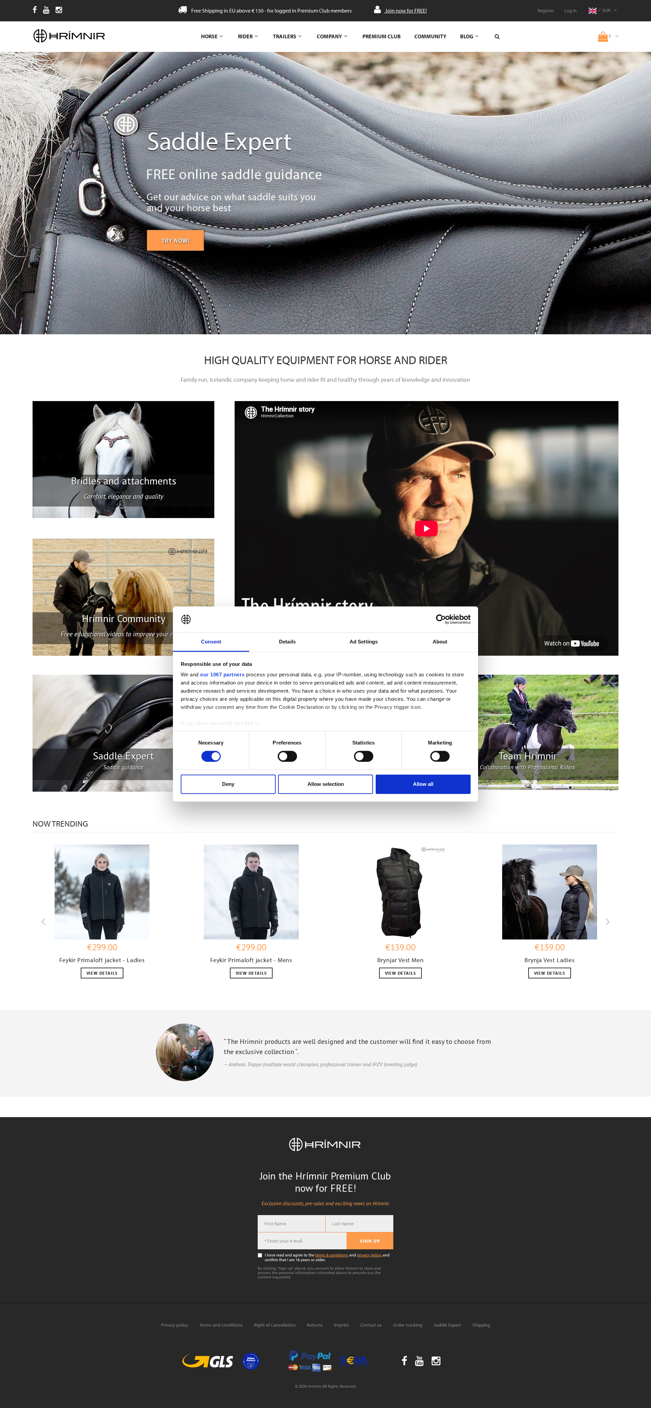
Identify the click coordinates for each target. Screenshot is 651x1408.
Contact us (371, 1325)
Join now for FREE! (405, 10)
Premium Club (381, 36)
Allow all (423, 784)
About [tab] (440, 641)
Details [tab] (287, 641)
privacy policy (369, 1254)
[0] (608, 31)
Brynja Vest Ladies (549, 960)
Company (329, 36)
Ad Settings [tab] (364, 641)
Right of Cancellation (275, 1325)
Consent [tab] (211, 641)
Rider (245, 36)
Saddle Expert (447, 1325)
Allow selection (326, 784)
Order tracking (407, 1325)
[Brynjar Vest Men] (400, 892)
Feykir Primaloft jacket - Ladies (102, 960)
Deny (228, 784)
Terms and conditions (221, 1325)
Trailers (284, 36)
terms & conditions (331, 1254)
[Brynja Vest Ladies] (549, 892)
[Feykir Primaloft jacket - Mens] (251, 892)
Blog (466, 36)
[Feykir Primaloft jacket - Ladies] (102, 892)
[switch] (287, 756)
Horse (209, 36)
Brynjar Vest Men (400, 960)
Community (430, 36)
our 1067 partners (222, 674)
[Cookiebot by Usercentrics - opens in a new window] (441, 619)
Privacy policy (174, 1325)
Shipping (481, 1325)
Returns (315, 1325)
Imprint (341, 1325)
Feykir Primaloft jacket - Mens (251, 960)
